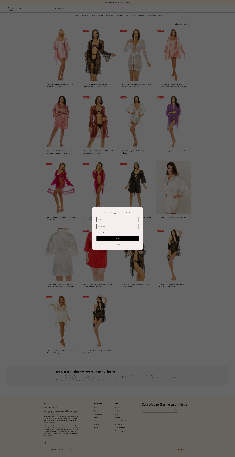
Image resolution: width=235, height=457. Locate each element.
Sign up (117, 244)
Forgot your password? (103, 232)
